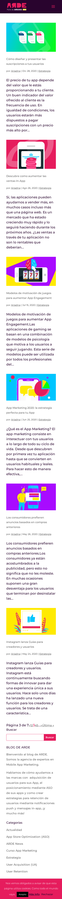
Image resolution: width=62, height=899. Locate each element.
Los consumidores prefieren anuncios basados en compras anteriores (26, 522)
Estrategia (44, 70)
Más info (34, 894)
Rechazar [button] (47, 894)
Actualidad (14, 830)
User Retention (17, 871)
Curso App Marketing (21, 850)
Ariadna (15, 70)
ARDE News (14, 843)
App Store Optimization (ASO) (27, 836)
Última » (48, 725)
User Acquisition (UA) (21, 864)
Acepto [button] (22, 894)
